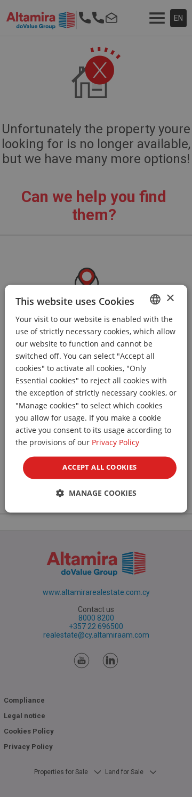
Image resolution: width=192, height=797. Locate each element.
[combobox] (155, 299)
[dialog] (96, 398)
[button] (96, 493)
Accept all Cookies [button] (99, 467)
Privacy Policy (115, 442)
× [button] (170, 298)
